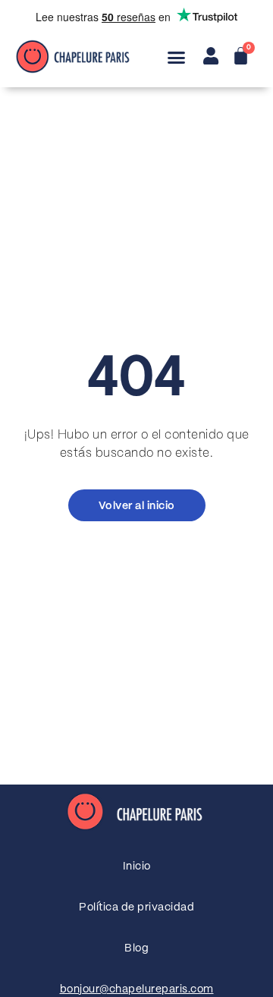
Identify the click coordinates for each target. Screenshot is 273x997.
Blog (136, 948)
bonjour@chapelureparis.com (137, 989)
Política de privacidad (136, 907)
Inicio (137, 866)
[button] (176, 57)
